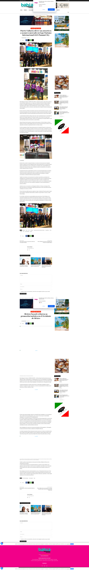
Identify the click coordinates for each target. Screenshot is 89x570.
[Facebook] (66, 0)
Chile (29, 230)
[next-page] (21, 269)
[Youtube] (68, 0)
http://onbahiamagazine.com (30, 248)
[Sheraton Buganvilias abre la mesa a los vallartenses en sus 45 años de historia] (56, 113)
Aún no (44, 9)
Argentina (23, 230)
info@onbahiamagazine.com (46, 554)
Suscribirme (51, 9)
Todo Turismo (38, 28)
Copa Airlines (47, 230)
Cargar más (61, 116)
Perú (23, 231)
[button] (68, 12)
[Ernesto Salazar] (20, 37)
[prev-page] (20, 269)
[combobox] (41, 6)
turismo (31, 231)
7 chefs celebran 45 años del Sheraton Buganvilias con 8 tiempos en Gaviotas (63, 108)
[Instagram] (67, 0)
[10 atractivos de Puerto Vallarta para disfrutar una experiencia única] (36, 261)
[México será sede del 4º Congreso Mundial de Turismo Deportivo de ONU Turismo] (47, 261)
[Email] (33, 40)
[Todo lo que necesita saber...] (27, 5)
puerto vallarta (27, 231)
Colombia (31, 230)
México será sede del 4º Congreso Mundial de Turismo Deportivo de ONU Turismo (46, 266)
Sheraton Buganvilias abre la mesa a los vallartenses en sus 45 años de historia (64, 112)
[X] (28, 40)
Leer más (68, 568)
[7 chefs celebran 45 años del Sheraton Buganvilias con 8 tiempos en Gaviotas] (56, 108)
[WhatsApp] (31, 40)
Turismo (32, 28)
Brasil (26, 230)
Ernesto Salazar (24, 37)
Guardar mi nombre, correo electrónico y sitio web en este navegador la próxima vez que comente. (35, 291)
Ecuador (21, 231)
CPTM (50, 230)
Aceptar (72, 568)
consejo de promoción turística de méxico (39, 230)
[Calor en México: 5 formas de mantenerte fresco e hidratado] (25, 261)
